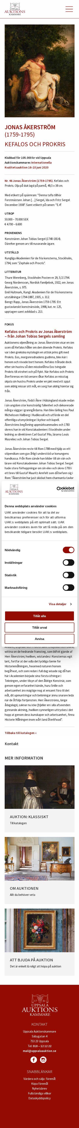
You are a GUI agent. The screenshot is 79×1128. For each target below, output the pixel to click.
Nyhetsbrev (39, 1088)
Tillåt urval (39, 627)
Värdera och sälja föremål (39, 1079)
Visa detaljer (57, 604)
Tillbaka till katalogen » (20, 733)
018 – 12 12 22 (42, 1046)
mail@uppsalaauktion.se (39, 1051)
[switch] (68, 562)
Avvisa (39, 639)
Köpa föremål (39, 1084)
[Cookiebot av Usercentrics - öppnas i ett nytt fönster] (56, 489)
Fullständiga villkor (39, 1093)
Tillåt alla (39, 616)
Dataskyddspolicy (39, 1098)
